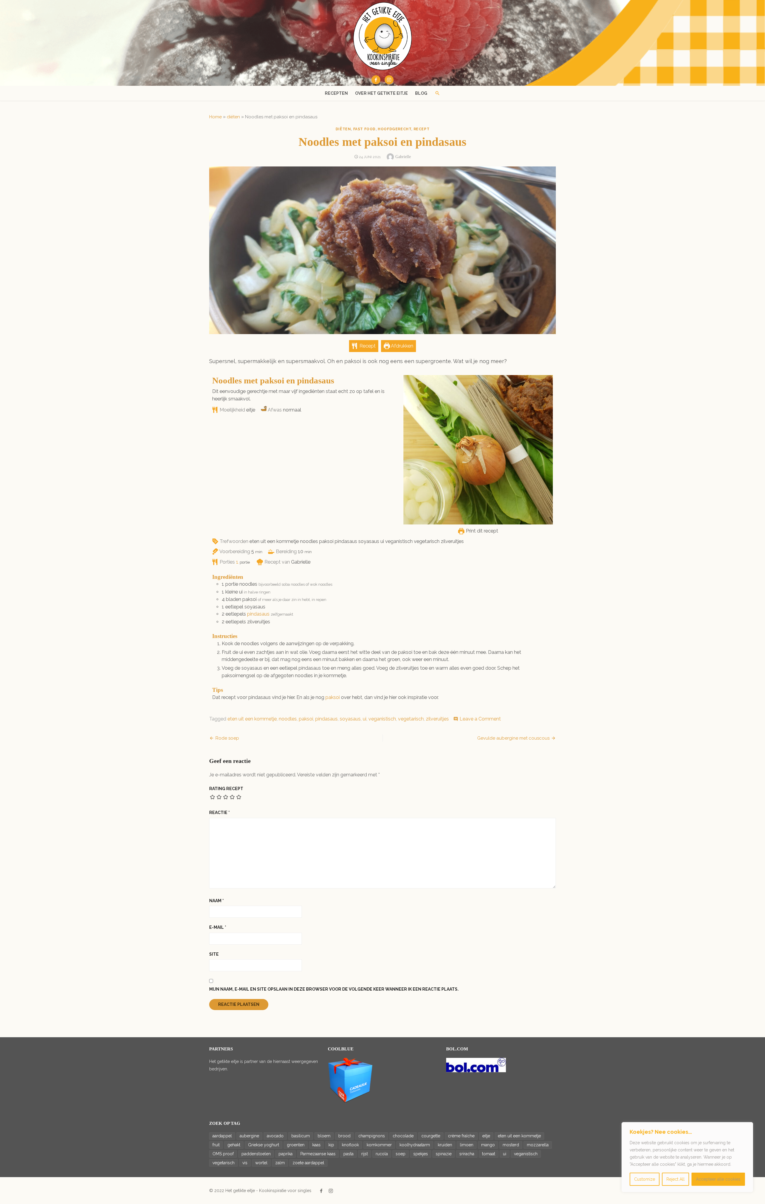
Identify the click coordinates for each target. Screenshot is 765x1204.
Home (215, 117)
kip (331, 1144)
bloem (324, 1135)
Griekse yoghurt (263, 1144)
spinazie (444, 1153)
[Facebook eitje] (375, 79)
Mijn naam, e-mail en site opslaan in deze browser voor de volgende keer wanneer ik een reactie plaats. (334, 989)
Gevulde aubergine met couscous (513, 738)
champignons (371, 1135)
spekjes (420, 1153)
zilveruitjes (437, 719)
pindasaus (258, 614)
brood (344, 1135)
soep (401, 1153)
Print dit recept (481, 531)
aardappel (222, 1135)
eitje (486, 1135)
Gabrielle (403, 156)
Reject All (675, 1179)
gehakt (233, 1144)
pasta (348, 1153)
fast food (364, 129)
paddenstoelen (256, 1153)
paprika (286, 1153)
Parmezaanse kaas (318, 1153)
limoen (466, 1144)
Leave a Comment (480, 719)
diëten (233, 117)
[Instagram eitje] (389, 79)
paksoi (332, 697)
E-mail (217, 927)
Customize (644, 1179)
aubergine (249, 1135)
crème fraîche (461, 1135)
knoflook (350, 1144)
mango (488, 1144)
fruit (216, 1144)
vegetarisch (411, 719)
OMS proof (223, 1153)
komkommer (379, 1144)
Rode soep (227, 738)
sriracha (466, 1153)
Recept (367, 346)
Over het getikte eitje (381, 93)
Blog (421, 93)
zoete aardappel (308, 1162)
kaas (316, 1144)
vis (244, 1162)
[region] (687, 1157)
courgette (430, 1135)
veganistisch (382, 719)
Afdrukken (401, 346)
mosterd (511, 1144)
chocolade (403, 1135)
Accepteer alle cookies (718, 1179)
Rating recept (226, 788)
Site (214, 954)
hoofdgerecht (394, 129)
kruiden (445, 1144)
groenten (296, 1144)
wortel (261, 1162)
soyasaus (350, 719)
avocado (275, 1135)
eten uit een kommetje (252, 719)
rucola (382, 1153)
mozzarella (538, 1144)
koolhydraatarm (415, 1144)
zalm (280, 1162)
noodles (288, 719)
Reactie (219, 812)
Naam (216, 900)
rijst (364, 1153)
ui (364, 719)
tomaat (488, 1153)
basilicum (300, 1135)
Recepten (336, 93)
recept (422, 129)
